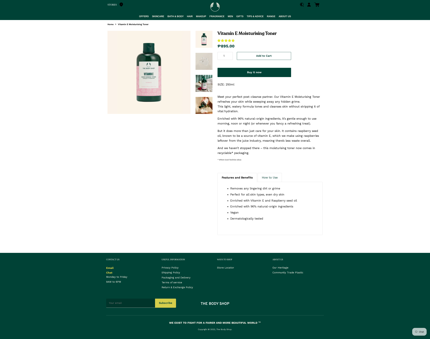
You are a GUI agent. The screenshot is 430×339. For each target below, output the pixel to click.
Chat (109, 272)
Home (111, 24)
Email (110, 268)
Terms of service (172, 282)
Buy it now (254, 72)
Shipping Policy (171, 272)
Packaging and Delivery (176, 277)
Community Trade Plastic (287, 272)
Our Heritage (280, 267)
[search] (303, 5)
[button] (226, 40)
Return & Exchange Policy (177, 287)
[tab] (237, 177)
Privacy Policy (170, 267)
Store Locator (225, 267)
